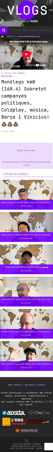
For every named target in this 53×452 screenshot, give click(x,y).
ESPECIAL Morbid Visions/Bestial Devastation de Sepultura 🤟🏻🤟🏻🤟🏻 (26, 267)
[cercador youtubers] (3, 30)
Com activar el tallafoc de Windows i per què (29, 36)
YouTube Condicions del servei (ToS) (26, 446)
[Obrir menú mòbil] (3, 36)
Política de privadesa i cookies (26, 444)
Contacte (39, 448)
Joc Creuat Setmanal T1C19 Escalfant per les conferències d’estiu (27, 163)
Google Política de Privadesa (22, 448)
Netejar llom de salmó (26, 150)
